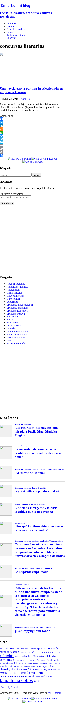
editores (43, 656)
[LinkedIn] (32, 125)
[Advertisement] (32, 240)
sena (50, 676)
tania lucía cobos (16, 680)
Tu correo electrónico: (11, 193)
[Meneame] (32, 129)
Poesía (10, 340)
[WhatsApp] (32, 132)
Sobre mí (11, 37)
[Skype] (32, 142)
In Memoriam (14, 325)
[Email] (32, 145)
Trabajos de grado (16, 35)
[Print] (32, 152)
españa (31, 660)
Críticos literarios (15, 295)
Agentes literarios (16, 283)
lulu (59, 669)
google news (27, 663)
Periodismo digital (16, 337)
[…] (41, 110)
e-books (26, 656)
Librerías (11, 328)
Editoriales (12, 301)
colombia (7, 656)
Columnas (12, 26)
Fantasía (11, 319)
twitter (37, 681)
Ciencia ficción (14, 292)
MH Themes (54, 692)
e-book (18, 656)
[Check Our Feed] (32, 161)
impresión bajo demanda (42, 663)
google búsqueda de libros (10, 663)
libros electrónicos (25, 669)
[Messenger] (32, 135)
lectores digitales (29, 666)
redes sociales (41, 676)
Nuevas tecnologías (17, 334)
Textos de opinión (16, 343)
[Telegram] (32, 139)
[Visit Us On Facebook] (44, 158)
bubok (57, 652)
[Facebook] (32, 119)
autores (23, 652)
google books (53, 660)
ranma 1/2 (29, 676)
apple (39, 648)
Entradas (11, 23)
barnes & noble (34, 652)
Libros (10, 32)
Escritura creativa (16, 313)
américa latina (23, 648)
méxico (4, 672)
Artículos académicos (18, 29)
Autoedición (13, 289)
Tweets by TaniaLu (10, 687)
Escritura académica (17, 310)
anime (33, 649)
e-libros (35, 656)
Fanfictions (12, 316)
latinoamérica (15, 666)
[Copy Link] (32, 149)
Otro (23, 98)
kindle (4, 666)
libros (53, 666)
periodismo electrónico (12, 676)
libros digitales (7, 669)
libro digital (42, 666)
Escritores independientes (20, 304)
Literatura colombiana (18, 331)
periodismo (13, 673)
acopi (2, 649)
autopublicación (9, 651)
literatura (38, 669)
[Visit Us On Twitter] (19, 158)
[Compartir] (32, 155)
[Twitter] (32, 122)
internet (58, 663)
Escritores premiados (17, 307)
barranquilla (47, 651)
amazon (11, 648)
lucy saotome (50, 669)
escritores (6, 659)
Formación (12, 322)
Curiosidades (13, 298)
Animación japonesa (17, 286)
